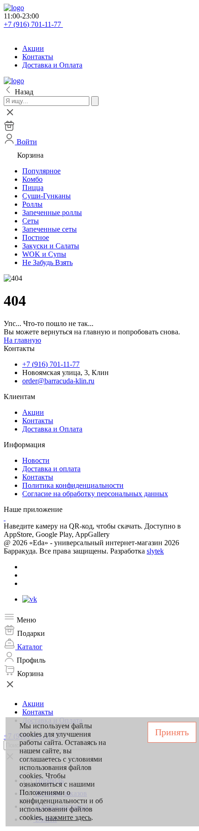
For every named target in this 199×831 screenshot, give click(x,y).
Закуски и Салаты (50, 246)
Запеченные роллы (52, 212)
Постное (35, 237)
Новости (36, 460)
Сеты (30, 221)
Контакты (37, 57)
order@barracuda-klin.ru (58, 381)
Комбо (32, 179)
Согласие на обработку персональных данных (95, 494)
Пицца (33, 187)
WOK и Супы (44, 254)
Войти (26, 142)
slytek (155, 551)
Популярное (41, 171)
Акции (33, 48)
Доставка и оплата (51, 469)
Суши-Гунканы (46, 196)
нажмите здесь (68, 817)
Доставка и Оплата (52, 65)
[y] (95, 101)
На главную (22, 340)
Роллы (32, 204)
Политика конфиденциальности (73, 485)
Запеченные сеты (49, 229)
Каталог (29, 647)
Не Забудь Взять (47, 262)
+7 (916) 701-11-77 (33, 24)
